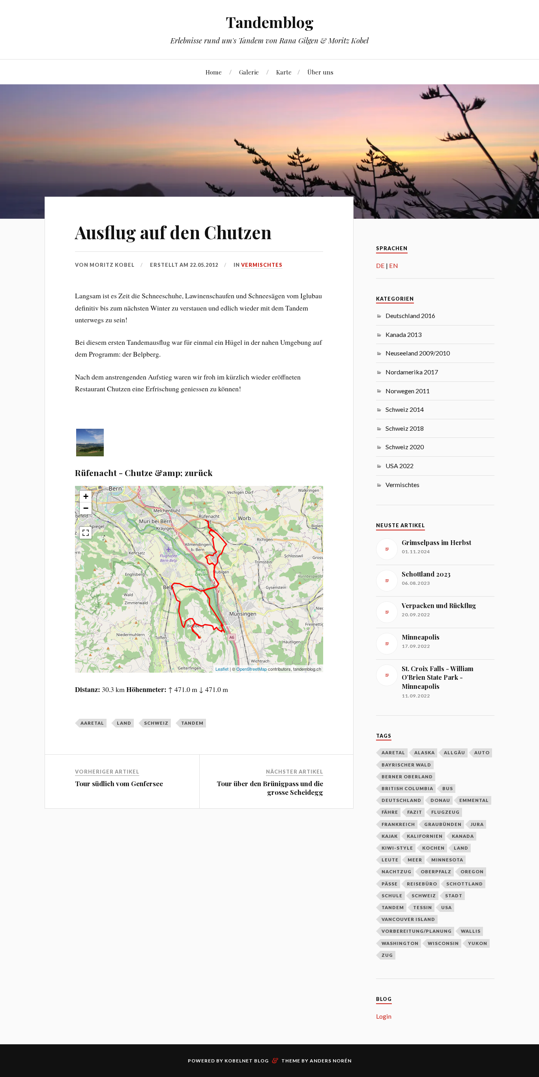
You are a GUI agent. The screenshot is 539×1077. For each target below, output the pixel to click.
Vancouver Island (408, 919)
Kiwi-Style (397, 847)
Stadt (453, 895)
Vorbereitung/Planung (417, 931)
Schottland (464, 883)
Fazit (414, 812)
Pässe (390, 883)
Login (383, 1016)
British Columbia (407, 788)
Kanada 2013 (403, 334)
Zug (387, 955)
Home (214, 72)
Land (124, 722)
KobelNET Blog (247, 1061)
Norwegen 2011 (408, 390)
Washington (400, 943)
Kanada (463, 836)
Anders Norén (331, 1061)
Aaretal (92, 722)
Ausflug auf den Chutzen (173, 232)
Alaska (424, 752)
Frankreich (398, 824)
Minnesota (447, 859)
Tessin (422, 907)
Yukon (477, 943)
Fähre (390, 812)
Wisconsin (443, 943)
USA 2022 (400, 465)
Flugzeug (445, 812)
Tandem (192, 722)
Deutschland (401, 800)
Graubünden (443, 824)
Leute (390, 859)
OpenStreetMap (251, 669)
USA (446, 907)
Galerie (249, 72)
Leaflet (221, 669)
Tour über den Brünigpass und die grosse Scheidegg (270, 787)
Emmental (474, 800)
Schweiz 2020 (405, 446)
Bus (447, 788)
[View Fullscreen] (86, 533)
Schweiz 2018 (405, 428)
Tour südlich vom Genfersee (119, 783)
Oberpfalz (436, 871)
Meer (415, 859)
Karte (284, 72)
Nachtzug (397, 871)
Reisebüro (422, 883)
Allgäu (454, 752)
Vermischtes (262, 265)
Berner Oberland (407, 776)
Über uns (320, 72)
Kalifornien (425, 836)
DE (380, 265)
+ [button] (85, 496)
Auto (482, 752)
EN (393, 265)
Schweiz (156, 722)
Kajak (390, 836)
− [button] (85, 508)
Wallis (471, 931)
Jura (477, 824)
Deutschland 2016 (410, 315)
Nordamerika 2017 (412, 372)
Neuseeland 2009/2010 (418, 353)
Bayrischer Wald (406, 764)
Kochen (433, 847)
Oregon (472, 871)
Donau (440, 800)
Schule (392, 895)
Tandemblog (270, 22)
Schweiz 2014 (405, 409)
